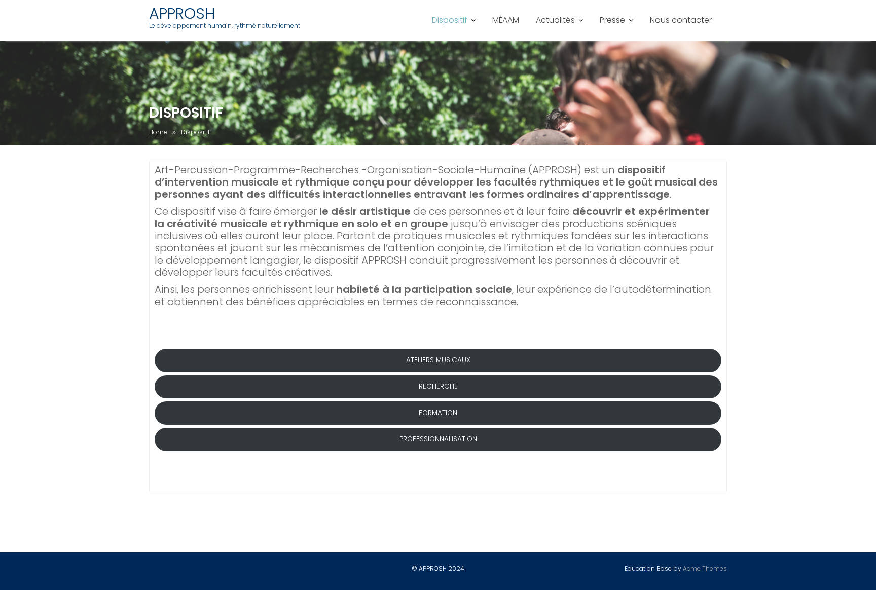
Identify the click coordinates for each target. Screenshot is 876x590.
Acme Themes (705, 568)
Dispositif (449, 20)
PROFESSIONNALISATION (438, 439)
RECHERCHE (438, 386)
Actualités (555, 20)
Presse (612, 20)
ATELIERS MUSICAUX (438, 360)
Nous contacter (681, 20)
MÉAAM (505, 20)
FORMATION (438, 413)
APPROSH (182, 13)
